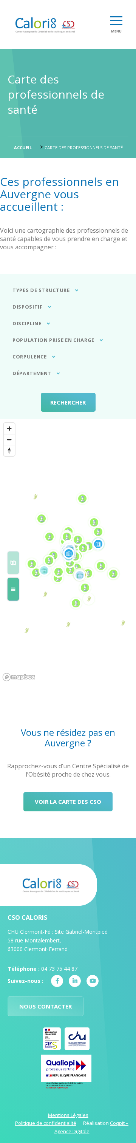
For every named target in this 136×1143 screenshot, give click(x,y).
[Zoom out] (9, 439)
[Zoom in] (9, 428)
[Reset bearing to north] (9, 450)
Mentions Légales (68, 1115)
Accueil (23, 147)
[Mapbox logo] (19, 677)
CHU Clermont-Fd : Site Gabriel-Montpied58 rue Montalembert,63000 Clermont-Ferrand (58, 940)
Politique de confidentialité (45, 1123)
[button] (13, 562)
